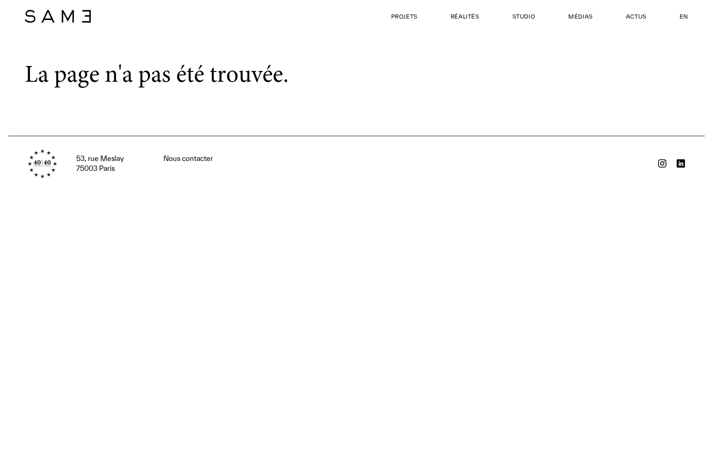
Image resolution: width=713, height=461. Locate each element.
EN (684, 16)
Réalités (465, 16)
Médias (580, 16)
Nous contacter (144, 163)
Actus (636, 16)
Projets (404, 16)
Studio (524, 16)
